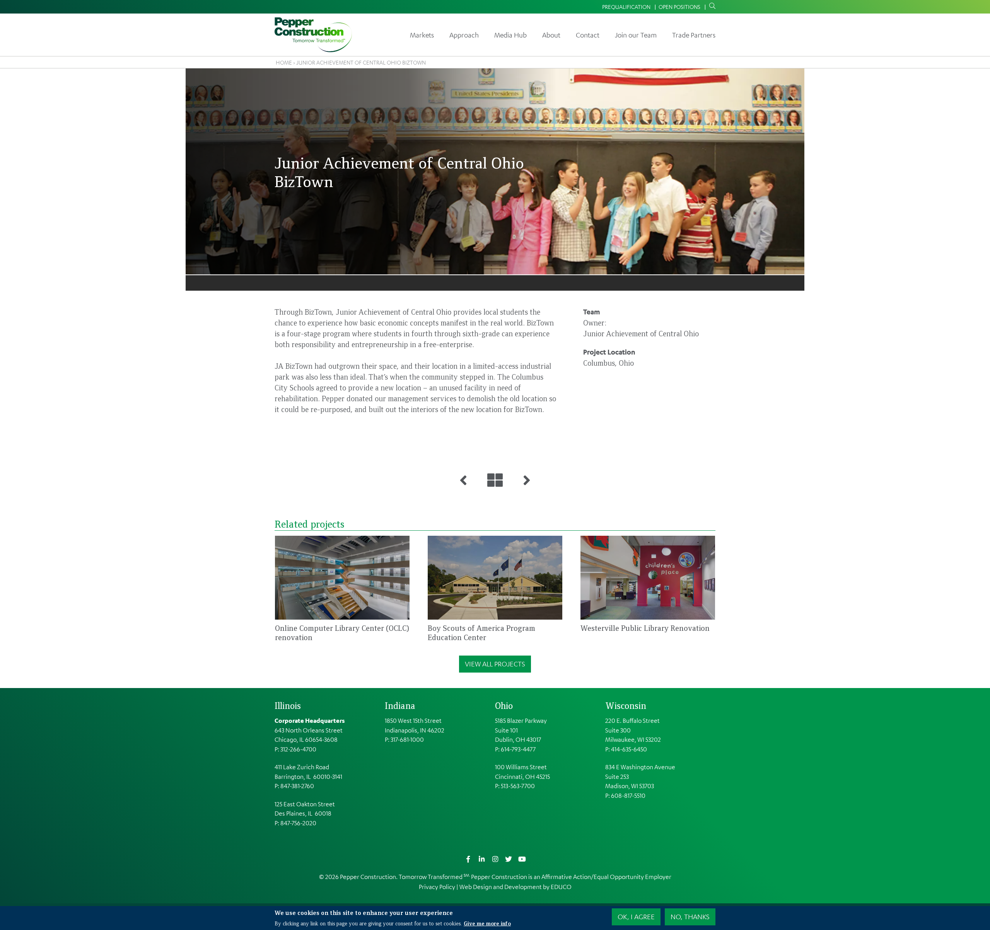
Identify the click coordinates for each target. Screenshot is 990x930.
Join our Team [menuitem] (636, 35)
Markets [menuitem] (422, 35)
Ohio (504, 705)
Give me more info (487, 923)
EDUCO (561, 887)
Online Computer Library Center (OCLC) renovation (342, 632)
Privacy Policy (437, 887)
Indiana (400, 705)
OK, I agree (636, 916)
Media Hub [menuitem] (510, 35)
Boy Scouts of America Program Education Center (481, 632)
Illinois (288, 705)
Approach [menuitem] (464, 35)
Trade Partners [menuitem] (693, 35)
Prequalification (626, 6)
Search (710, 6)
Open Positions (679, 6)
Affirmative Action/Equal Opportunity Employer (606, 877)
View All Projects (495, 663)
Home (284, 62)
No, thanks (690, 916)
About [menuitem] (551, 35)
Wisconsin (625, 705)
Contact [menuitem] (587, 35)
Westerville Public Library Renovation (645, 628)
